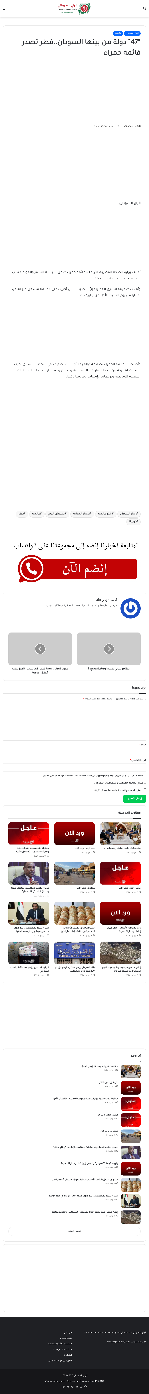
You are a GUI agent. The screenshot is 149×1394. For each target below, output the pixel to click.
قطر (21, 514)
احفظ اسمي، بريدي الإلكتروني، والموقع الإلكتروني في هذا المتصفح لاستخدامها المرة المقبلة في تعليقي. (92, 776)
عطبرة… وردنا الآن (86, 888)
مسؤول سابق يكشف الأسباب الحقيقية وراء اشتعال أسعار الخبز (85, 1180)
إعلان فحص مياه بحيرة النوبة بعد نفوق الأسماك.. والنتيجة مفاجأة (85, 1212)
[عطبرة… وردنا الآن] (74, 873)
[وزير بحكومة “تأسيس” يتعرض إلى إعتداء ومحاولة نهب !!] (120, 913)
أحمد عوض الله (131, 127)
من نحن (68, 1332)
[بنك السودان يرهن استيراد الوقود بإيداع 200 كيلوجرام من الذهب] (74, 953)
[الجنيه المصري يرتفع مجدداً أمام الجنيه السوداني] (28, 953)
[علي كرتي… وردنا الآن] (74, 833)
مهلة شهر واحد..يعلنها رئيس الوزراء (122, 848)
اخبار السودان (132, 33)
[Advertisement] (113, 89)
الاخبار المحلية (81, 514)
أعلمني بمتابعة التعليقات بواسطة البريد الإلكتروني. (118, 783)
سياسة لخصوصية (62, 1349)
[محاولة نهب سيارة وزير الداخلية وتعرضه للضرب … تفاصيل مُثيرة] (28, 833)
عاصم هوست (52, 1381)
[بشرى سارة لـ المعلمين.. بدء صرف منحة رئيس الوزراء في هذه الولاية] (28, 913)
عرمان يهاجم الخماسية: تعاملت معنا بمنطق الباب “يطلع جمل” (85, 1147)
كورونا (132, 521)
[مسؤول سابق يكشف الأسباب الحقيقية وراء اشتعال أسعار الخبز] (74, 913)
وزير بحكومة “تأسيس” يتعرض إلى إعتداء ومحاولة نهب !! (89, 1163)
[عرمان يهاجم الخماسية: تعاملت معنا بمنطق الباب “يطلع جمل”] (28, 873)
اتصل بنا (67, 1355)
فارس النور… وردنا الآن (130, 888)
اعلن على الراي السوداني (60, 1361)
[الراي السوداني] (74, 9)
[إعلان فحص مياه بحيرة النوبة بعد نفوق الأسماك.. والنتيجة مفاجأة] (120, 953)
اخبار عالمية (105, 514)
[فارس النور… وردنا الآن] (120, 873)
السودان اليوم (56, 514)
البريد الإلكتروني (138, 760)
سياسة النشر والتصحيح (60, 1344)
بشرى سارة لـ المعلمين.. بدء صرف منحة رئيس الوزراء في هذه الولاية (83, 1196)
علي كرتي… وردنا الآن (85, 848)
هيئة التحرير (66, 1338)
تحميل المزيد (74, 1231)
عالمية (118, 33)
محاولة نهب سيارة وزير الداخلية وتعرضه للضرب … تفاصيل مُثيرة (85, 1099)
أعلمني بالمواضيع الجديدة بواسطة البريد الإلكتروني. (118, 790)
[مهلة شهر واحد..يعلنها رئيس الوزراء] (120, 833)
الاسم (142, 745)
